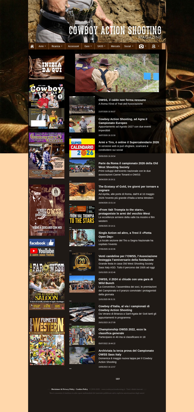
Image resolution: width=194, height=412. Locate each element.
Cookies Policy (82, 389)
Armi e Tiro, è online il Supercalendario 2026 (129, 142)
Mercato (115, 46)
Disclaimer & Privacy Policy (63, 389)
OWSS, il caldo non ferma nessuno (122, 100)
